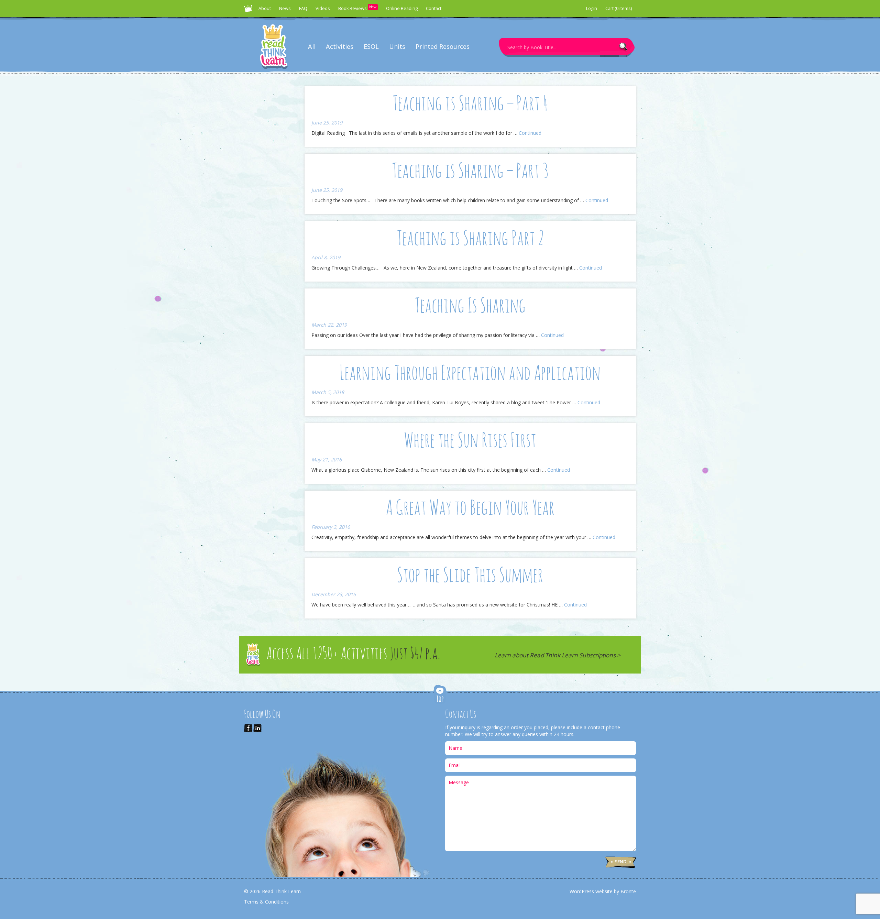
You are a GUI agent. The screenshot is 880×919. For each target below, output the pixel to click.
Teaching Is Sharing (470, 306)
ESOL (371, 46)
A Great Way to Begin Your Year (470, 509)
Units (397, 46)
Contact (433, 8)
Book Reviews (357, 7)
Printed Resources (443, 46)
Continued (530, 133)
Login (591, 8)
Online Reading (402, 8)
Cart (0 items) (618, 8)
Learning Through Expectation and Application (470, 374)
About (264, 8)
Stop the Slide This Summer (470, 576)
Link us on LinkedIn (257, 728)
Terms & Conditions (266, 901)
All (312, 46)
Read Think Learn (249, 10)
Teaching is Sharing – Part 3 (470, 172)
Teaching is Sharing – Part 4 (470, 104)
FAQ (303, 8)
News (285, 8)
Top (440, 695)
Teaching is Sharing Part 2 (470, 239)
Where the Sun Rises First (470, 441)
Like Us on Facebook (248, 728)
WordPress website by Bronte (603, 891)
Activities (339, 46)
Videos (323, 8)
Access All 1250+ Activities (353, 654)
